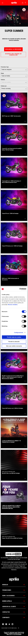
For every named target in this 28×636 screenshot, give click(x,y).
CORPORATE (5, 617)
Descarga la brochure (13, 49)
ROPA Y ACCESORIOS (8, 595)
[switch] (24, 316)
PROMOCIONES (6, 590)
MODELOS (5, 584)
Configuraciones (18, 332)
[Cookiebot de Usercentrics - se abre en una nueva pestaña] (19, 289)
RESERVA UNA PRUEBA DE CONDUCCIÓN (13, 54)
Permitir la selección (14, 341)
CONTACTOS (6, 612)
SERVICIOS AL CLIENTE (9, 606)
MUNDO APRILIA (7, 601)
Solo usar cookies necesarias (14, 346)
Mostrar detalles (13, 304)
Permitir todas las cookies (14, 337)
